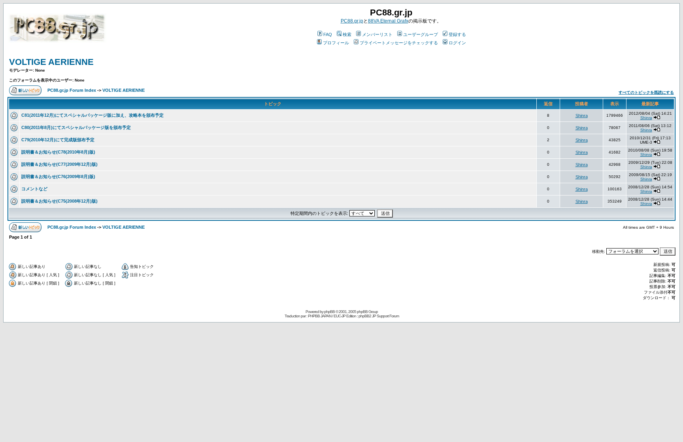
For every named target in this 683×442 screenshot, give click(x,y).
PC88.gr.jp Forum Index (71, 90)
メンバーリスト (377, 34)
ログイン (457, 42)
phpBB (329, 311)
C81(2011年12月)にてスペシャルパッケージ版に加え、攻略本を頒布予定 (92, 115)
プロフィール (336, 42)
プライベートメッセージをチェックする (399, 42)
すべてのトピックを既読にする (646, 92)
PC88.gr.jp (352, 21)
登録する (457, 34)
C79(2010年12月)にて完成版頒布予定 (57, 139)
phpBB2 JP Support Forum (378, 316)
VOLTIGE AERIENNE (51, 62)
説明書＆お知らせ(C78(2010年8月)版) (58, 152)
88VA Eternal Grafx (388, 21)
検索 (347, 34)
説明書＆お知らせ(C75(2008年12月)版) (59, 201)
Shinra (581, 115)
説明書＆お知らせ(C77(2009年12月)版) (59, 164)
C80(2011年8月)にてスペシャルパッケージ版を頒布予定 (76, 127)
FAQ (327, 34)
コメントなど (34, 188)
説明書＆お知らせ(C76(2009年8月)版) (58, 176)
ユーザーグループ (420, 34)
